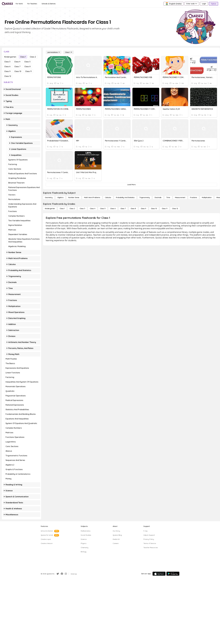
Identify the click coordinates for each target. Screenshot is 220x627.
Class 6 (7, 66)
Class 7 (17, 66)
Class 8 (27, 66)
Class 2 (33, 57)
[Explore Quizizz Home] (7, 3)
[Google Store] (172, 574)
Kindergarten (10, 57)
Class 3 (7, 61)
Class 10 (17, 71)
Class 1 (23, 57)
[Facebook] (62, 574)
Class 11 (28, 71)
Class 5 (27, 61)
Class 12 (7, 76)
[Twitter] (58, 574)
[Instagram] (66, 574)
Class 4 (17, 61)
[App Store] (159, 574)
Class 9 (7, 71)
